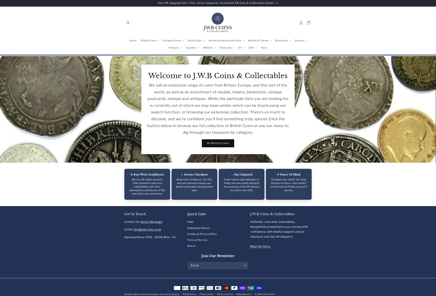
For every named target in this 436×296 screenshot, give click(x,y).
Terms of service (225, 294)
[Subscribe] (244, 266)
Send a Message (151, 221)
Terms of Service (197, 239)
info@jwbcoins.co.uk (147, 229)
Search (191, 245)
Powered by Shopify (170, 294)
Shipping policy (244, 294)
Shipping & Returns (198, 228)
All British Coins (218, 143)
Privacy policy (207, 294)
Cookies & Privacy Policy (202, 233)
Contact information (265, 294)
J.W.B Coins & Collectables (146, 294)
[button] (128, 22)
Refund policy (189, 294)
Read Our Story (260, 246)
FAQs (190, 221)
